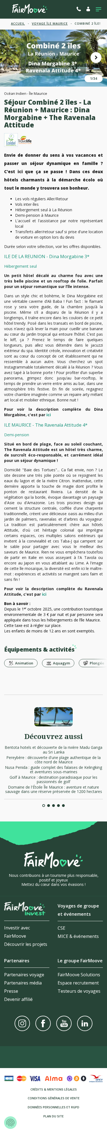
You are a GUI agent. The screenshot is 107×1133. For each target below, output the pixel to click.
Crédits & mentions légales (53, 1089)
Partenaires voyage (24, 975)
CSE (61, 928)
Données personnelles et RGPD (53, 1107)
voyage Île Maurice (50, 23)
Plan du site (53, 1116)
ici (48, 414)
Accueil (18, 23)
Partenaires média (23, 983)
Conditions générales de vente (54, 1098)
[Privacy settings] (10, 1122)
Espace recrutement (78, 983)
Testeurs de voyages (79, 991)
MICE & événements (78, 936)
